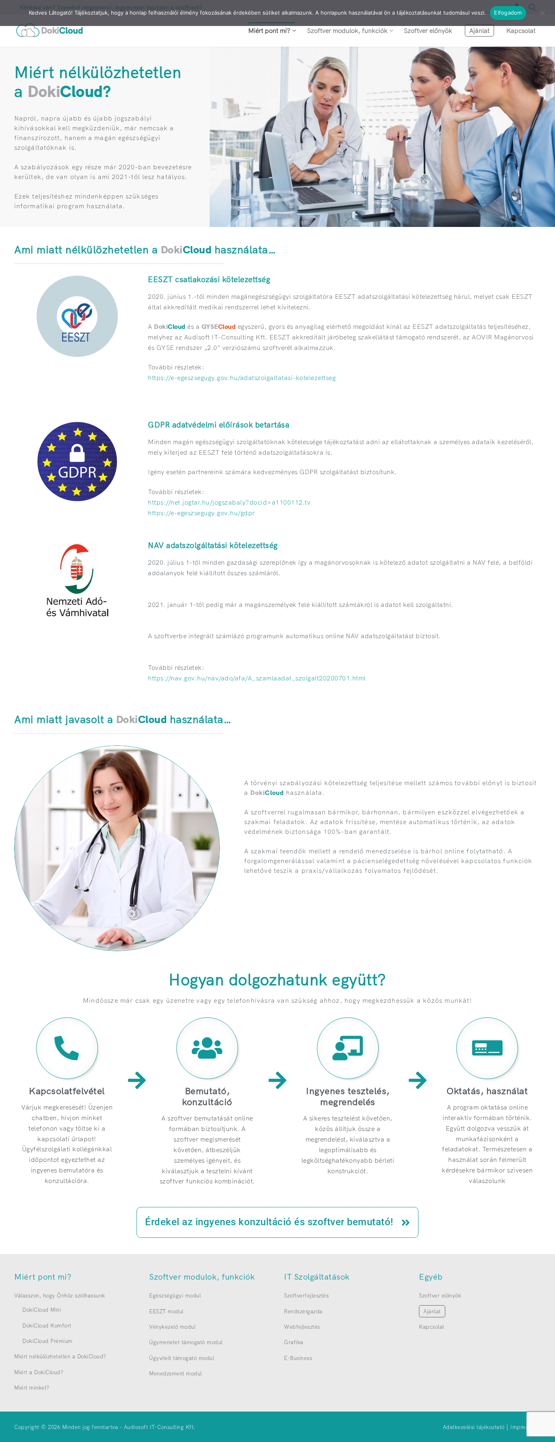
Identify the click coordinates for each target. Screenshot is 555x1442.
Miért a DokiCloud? (38, 1372)
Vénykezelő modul (172, 1326)
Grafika (294, 1342)
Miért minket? (32, 1387)
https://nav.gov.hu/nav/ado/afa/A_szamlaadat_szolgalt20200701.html (257, 678)
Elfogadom (508, 12)
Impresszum (525, 1427)
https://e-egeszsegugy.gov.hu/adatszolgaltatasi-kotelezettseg (242, 377)
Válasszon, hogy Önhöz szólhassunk (59, 1295)
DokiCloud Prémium (47, 1341)
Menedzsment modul (175, 1373)
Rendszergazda (303, 1311)
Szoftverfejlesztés (306, 1295)
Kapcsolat (431, 1326)
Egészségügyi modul (175, 1295)
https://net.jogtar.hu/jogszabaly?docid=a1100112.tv (229, 502)
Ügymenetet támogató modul (186, 1342)
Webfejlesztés (302, 1326)
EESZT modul (166, 1311)
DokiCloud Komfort (47, 1325)
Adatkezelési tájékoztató (474, 1427)
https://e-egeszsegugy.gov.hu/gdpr (201, 513)
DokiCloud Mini (41, 1309)
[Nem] (542, 16)
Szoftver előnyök (440, 1295)
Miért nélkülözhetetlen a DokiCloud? (60, 1356)
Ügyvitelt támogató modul (181, 1358)
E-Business (298, 1358)
